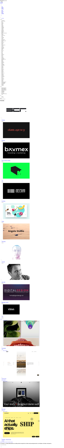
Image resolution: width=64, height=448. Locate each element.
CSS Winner (1, 2)
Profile (1, 1)
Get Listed (3, 18)
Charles (2, 349)
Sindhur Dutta (3, 410)
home (2, 6)
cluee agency (3, 140)
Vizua (2, 316)
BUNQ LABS (3, 409)
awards (2, 10)
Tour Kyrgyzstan (4, 378)
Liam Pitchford (4, 348)
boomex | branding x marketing (6, 160)
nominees (3, 11)
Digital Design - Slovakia (5, 302)
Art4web (3, 221)
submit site (3, 13)
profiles (2, 8)
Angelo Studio (4, 241)
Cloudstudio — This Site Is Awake (6, 439)
